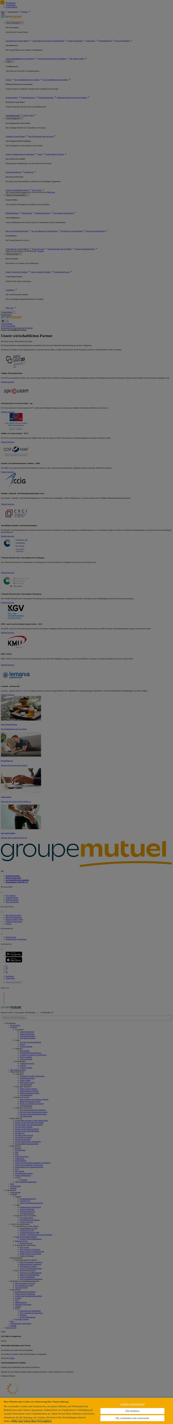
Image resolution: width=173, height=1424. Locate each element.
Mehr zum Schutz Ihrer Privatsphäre (31, 1421)
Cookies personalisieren (132, 1404)
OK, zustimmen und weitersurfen (132, 1418)
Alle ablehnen (132, 1411)
